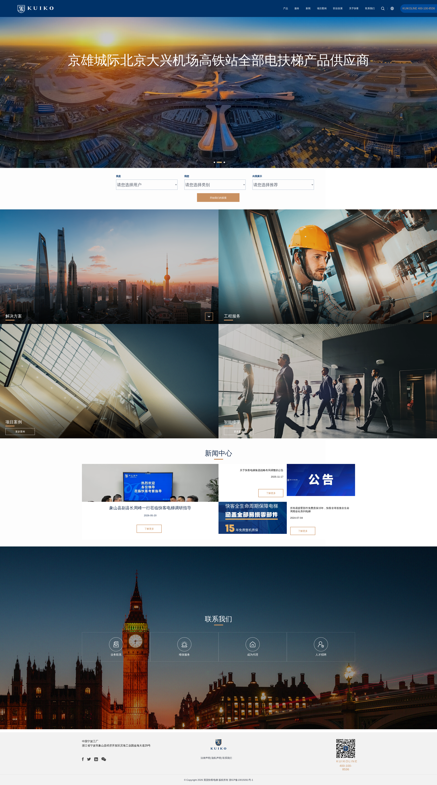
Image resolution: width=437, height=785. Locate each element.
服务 (296, 8)
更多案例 (20, 431)
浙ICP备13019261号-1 (241, 780)
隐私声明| (217, 758)
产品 (285, 8)
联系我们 (370, 8)
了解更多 (149, 528)
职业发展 (338, 8)
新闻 (308, 8)
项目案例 (322, 8)
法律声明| (206, 758)
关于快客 (354, 8)
